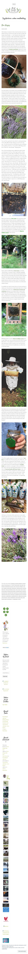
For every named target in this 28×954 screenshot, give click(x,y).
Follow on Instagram (6, 909)
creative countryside (7, 588)
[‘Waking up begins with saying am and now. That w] (5, 870)
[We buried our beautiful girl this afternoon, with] (5, 812)
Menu (14, 4)
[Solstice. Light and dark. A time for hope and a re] (5, 900)
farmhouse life (20, 588)
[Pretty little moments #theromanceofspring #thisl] (5, 830)
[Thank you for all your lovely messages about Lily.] (5, 806)
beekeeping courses (9, 586)
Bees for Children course (18, 338)
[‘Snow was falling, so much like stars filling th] (5, 865)
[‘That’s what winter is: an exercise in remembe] (5, 888)
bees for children (19, 586)
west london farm (19, 597)
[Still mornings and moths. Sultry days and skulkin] (5, 783)
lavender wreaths (22, 592)
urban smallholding (11, 597)
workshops (9, 599)
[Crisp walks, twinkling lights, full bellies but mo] (5, 894)
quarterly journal (18, 594)
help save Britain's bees (10, 589)
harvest (24, 588)
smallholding (8, 596)
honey (24, 589)
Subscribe (5, 676)
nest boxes (12, 594)
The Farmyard (7, 585)
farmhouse (14, 588)
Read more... (5, 643)
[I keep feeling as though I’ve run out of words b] (5, 876)
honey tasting (4, 591)
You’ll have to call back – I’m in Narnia (6, 726)
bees (15, 586)
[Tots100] (6, 934)
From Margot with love (6, 748)
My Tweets (5, 704)
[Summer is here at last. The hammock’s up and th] (5, 800)
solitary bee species (22, 596)
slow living (4, 596)
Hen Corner (16, 270)
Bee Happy (6, 25)
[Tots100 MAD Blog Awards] (6, 690)
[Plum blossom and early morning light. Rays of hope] (5, 841)
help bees (4, 589)
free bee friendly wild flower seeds (12, 469)
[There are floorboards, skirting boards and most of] (5, 818)
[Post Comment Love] (6, 942)
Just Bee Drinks (19, 591)
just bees (24, 591)
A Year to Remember (5, 769)
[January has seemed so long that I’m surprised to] (5, 859)
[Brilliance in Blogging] (6, 684)
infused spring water (11, 591)
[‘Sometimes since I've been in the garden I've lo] (5, 789)
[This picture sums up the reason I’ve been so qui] (5, 835)
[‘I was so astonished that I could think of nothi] (5, 824)
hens (22, 589)
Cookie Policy (4, 948)
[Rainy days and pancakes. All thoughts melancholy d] (5, 847)
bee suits (21, 585)
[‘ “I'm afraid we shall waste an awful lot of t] (5, 882)
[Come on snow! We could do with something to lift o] (5, 853)
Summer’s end (5, 722)
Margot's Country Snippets (16, 583)
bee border (17, 585)
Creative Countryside (13, 49)
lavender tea (16, 592)
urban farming (4, 597)
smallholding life (14, 596)
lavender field (10, 592)
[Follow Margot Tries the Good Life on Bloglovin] (6, 647)
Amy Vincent (5, 756)
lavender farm (4, 592)
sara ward (24, 594)
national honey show (6, 594)
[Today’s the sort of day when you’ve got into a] (5, 795)
